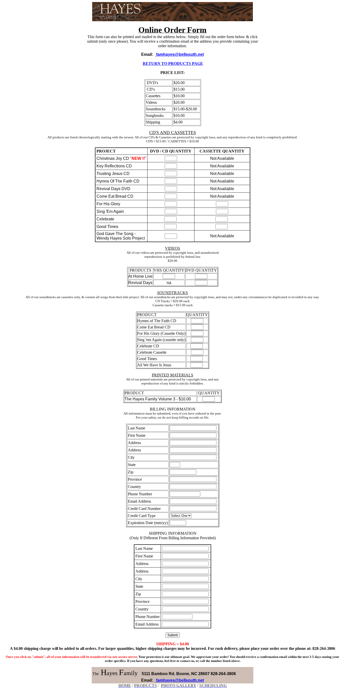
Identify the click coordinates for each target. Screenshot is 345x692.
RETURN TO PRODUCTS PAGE (173, 63)
